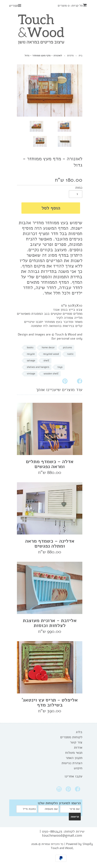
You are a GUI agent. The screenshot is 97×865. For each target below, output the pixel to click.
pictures (67, 347)
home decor (48, 347)
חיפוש (78, 768)
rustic (70, 354)
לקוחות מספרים (71, 737)
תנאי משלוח (73, 752)
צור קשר (76, 742)
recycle (31, 354)
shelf (46, 360)
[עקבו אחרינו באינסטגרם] (59, 790)
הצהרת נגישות (72, 763)
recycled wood (51, 354)
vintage (31, 373)
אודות (78, 747)
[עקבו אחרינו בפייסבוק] (78, 790)
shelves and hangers (38, 367)
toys (60, 367)
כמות (78, 188)
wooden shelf (51, 373)
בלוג (79, 731)
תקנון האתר (74, 757)
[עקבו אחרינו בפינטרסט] (69, 790)
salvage (31, 360)
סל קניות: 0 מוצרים (70, 5)
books (30, 347)
